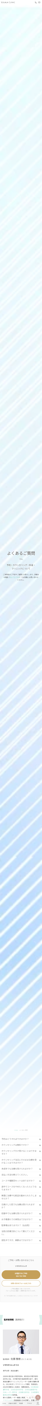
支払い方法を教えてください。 (15, 1175)
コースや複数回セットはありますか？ (18, 1181)
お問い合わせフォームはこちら (21, 1283)
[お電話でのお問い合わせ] (27, 1397)
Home (4, 1403)
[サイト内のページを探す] (37, 1397)
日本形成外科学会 (17, 1389)
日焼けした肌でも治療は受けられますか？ (18, 1206)
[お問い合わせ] (39, 2)
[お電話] (36, 2)
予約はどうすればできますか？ (15, 1139)
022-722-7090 (15, 577)
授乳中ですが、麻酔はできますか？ (17, 1240)
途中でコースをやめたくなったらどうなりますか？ (19, 1188)
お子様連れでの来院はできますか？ (17, 1219)
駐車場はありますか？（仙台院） (16, 1225)
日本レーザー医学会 (10, 1392)
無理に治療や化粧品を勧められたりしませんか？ (19, 1197)
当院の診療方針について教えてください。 (18, 1233)
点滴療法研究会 (24, 1392)
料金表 (21, 1403)
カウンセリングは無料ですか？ (15, 1145)
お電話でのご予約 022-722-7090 (21, 1274)
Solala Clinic (8, 2)
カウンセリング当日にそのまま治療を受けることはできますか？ (19, 1161)
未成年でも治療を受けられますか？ (17, 1169)
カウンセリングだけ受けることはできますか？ (19, 1152)
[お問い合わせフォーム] (32, 1397)
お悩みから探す (12, 1403)
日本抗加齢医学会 (31, 1389)
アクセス (29, 1403)
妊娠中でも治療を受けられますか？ (17, 1214)
